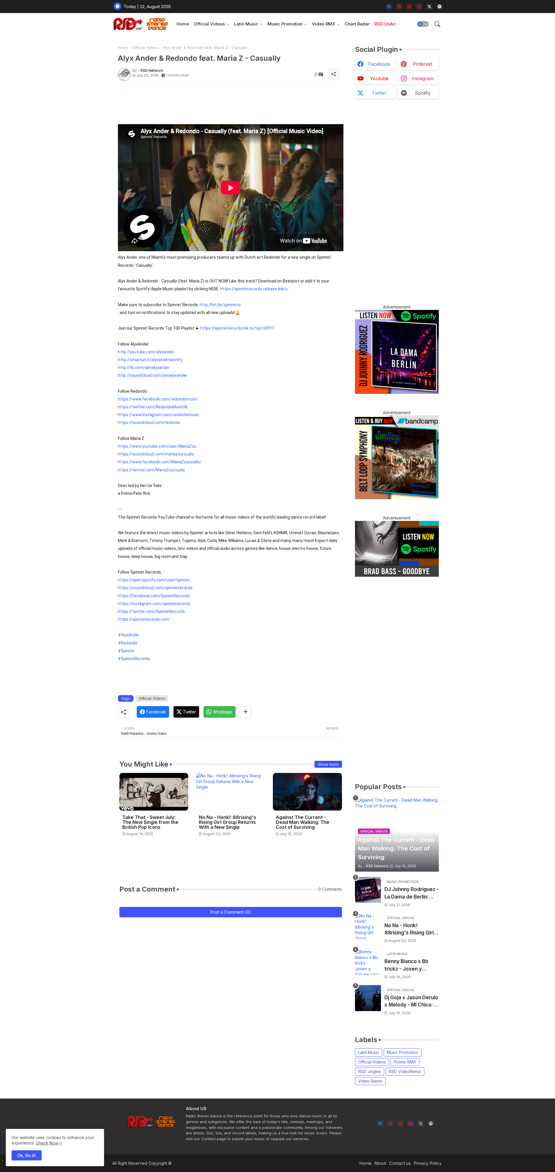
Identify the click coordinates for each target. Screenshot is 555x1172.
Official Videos (209, 24)
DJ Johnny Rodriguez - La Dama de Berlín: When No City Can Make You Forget (411, 893)
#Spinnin (126, 651)
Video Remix (370, 1081)
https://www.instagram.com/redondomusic (158, 414)
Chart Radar (357, 24)
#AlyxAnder (128, 635)
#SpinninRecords (134, 658)
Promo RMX (405, 1061)
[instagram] (419, 6)
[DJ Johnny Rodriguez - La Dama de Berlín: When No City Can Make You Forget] (368, 890)
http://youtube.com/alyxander (146, 352)
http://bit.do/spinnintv (220, 304)
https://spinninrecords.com (143, 619)
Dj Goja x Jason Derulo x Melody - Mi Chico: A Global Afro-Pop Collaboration (411, 1002)
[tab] (182, 24)
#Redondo (127, 643)
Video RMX (323, 24)
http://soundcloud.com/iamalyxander (152, 375)
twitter (379, 93)
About (380, 1163)
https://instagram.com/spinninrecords (154, 603)
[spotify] (439, 6)
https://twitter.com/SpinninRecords (151, 611)
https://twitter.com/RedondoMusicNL (153, 407)
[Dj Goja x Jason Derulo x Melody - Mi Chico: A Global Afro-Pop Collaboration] (368, 998)
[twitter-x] (429, 6)
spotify (422, 93)
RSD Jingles (369, 1071)
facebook (379, 64)
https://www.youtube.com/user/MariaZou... (158, 446)
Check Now (47, 1142)
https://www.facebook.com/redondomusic (158, 399)
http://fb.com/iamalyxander (144, 367)
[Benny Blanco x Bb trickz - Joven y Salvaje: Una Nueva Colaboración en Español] (368, 962)
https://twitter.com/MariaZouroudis (151, 470)
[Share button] (245, 712)
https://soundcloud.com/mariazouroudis (156, 454)
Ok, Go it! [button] (26, 1155)
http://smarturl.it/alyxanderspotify (150, 359)
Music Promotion (285, 24)
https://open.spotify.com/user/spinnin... (155, 580)
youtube (379, 78)
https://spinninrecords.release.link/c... (255, 288)
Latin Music (246, 24)
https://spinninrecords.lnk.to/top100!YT (237, 328)
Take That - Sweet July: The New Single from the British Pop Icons (150, 822)
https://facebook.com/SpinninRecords (154, 596)
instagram (423, 78)
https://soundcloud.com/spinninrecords (155, 587)
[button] (423, 24)
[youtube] (409, 6)
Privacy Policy (428, 1163)
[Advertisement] (223, 101)
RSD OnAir (385, 24)
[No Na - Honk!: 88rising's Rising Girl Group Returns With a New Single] (368, 926)
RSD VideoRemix (405, 1071)
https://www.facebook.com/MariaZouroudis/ (160, 462)
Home (183, 24)
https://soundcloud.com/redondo (149, 422)
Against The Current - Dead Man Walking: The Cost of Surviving (302, 822)
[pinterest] (399, 6)
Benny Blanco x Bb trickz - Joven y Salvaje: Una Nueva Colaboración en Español (407, 965)
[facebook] (389, 6)
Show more (328, 764)
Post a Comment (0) (230, 912)
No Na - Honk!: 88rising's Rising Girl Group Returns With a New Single (227, 822)
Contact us (400, 1163)
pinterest (422, 64)
